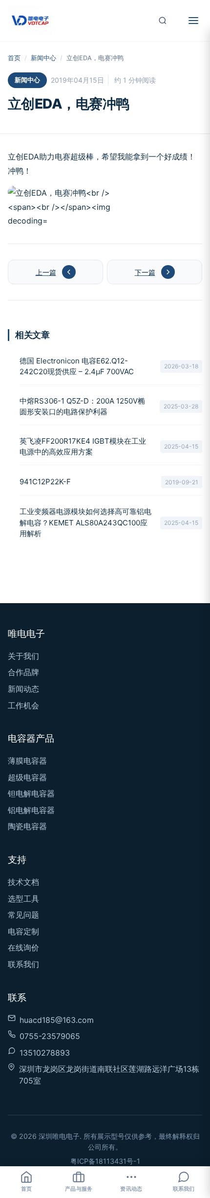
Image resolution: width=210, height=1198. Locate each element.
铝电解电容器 (31, 810)
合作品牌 (23, 672)
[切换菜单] (193, 20)
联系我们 (23, 964)
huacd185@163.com (57, 1020)
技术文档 (23, 882)
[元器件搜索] (162, 20)
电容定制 (23, 931)
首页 (14, 58)
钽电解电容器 (31, 793)
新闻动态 (23, 689)
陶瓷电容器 (27, 826)
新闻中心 (43, 58)
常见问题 (23, 915)
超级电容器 (27, 777)
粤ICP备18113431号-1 (105, 1161)
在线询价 (23, 947)
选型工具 (23, 899)
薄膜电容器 (27, 761)
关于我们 (23, 656)
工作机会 (23, 705)
